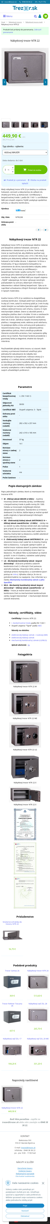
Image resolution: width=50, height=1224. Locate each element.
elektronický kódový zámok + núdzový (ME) (30, 635)
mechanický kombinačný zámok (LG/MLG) (29, 640)
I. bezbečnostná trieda (21, 623)
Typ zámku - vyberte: (13, 146)
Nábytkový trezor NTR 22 (12, 1108)
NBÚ (40, 625)
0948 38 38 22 (27, 2)
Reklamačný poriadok (25, 1173)
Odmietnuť (25, 1216)
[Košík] (45, 16)
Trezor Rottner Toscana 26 (12, 1004)
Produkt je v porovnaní (16, 180)
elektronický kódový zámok (23, 637)
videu (15, 574)
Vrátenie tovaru (25, 1171)
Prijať (25, 1206)
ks (8, 170)
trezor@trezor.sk (10, 2)
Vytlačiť (25, 183)
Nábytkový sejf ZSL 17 (12, 1038)
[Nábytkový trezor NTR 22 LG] (25, 735)
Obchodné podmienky (25, 1176)
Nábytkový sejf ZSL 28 (38, 1003)
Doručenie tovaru (25, 1168)
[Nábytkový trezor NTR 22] (25, 67)
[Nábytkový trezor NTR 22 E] (25, 767)
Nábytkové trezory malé (34, 22)
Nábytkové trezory (15, 22)
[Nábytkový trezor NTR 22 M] (25, 671)
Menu (9, 16)
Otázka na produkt (38, 180)
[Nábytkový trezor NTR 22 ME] (25, 703)
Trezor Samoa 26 (12, 970)
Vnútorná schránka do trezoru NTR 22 (12, 923)
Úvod (3, 22)
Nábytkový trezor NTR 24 (37, 970)
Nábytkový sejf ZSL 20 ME (38, 1038)
